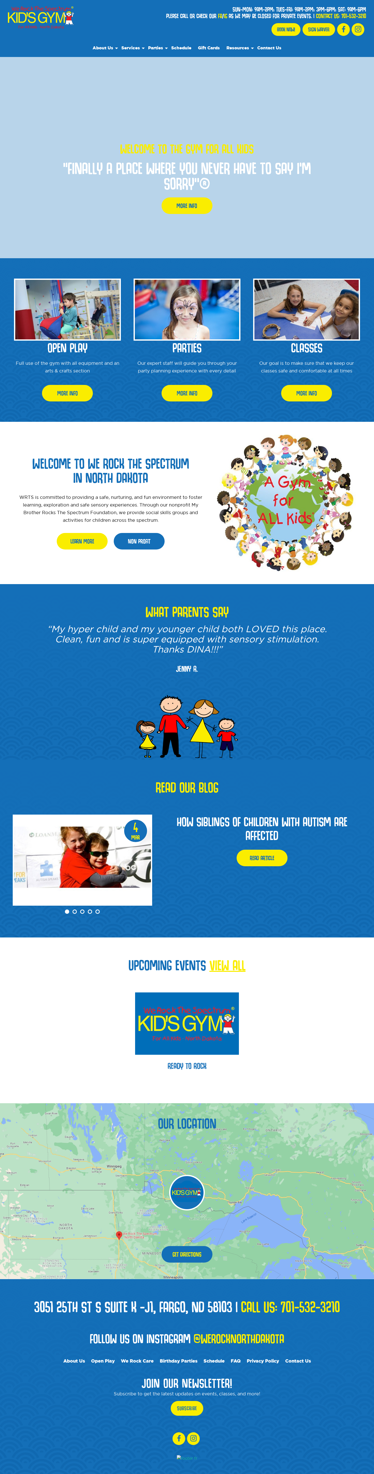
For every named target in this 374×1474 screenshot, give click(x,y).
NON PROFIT (139, 541)
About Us (103, 47)
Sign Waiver (318, 29)
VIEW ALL (227, 965)
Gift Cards (209, 47)
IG (225, 16)
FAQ (236, 1360)
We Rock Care (137, 1360)
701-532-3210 (353, 16)
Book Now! (286, 29)
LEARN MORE (82, 541)
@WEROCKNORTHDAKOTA (239, 1338)
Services (130, 47)
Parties (155, 47)
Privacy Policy (263, 1360)
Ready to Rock (187, 1065)
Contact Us (269, 47)
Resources (237, 47)
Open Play (103, 1360)
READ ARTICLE (262, 858)
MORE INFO (187, 206)
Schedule (181, 47)
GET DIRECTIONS (187, 1254)
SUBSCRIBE (187, 1408)
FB (220, 16)
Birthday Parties (178, 1360)
